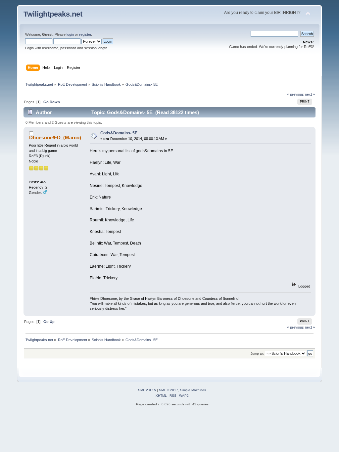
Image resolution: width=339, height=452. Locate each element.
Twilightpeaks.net (53, 14)
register (85, 34)
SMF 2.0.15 (147, 390)
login (70, 34)
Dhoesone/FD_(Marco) (55, 137)
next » (310, 94)
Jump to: (257, 353)
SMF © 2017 (168, 390)
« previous (295, 94)
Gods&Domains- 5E (118, 133)
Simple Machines (193, 390)
